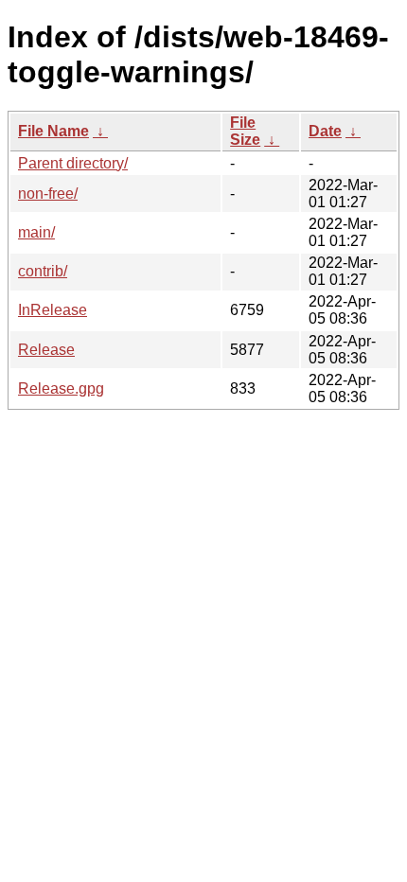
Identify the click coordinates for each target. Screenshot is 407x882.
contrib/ (42, 271)
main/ (36, 232)
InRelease (52, 310)
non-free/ (48, 193)
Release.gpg (61, 388)
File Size (245, 131)
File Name (53, 131)
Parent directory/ (73, 163)
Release (46, 350)
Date (325, 131)
